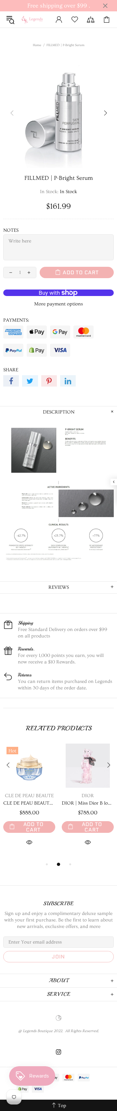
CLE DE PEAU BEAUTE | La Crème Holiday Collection (29, 803)
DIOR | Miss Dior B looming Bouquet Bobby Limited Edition (88, 803)
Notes (11, 230)
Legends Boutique (34, 19)
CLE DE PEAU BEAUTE (29, 795)
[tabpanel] (29, 802)
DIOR (88, 795)
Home (37, 45)
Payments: (16, 320)
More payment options (58, 304)
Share (10, 370)
